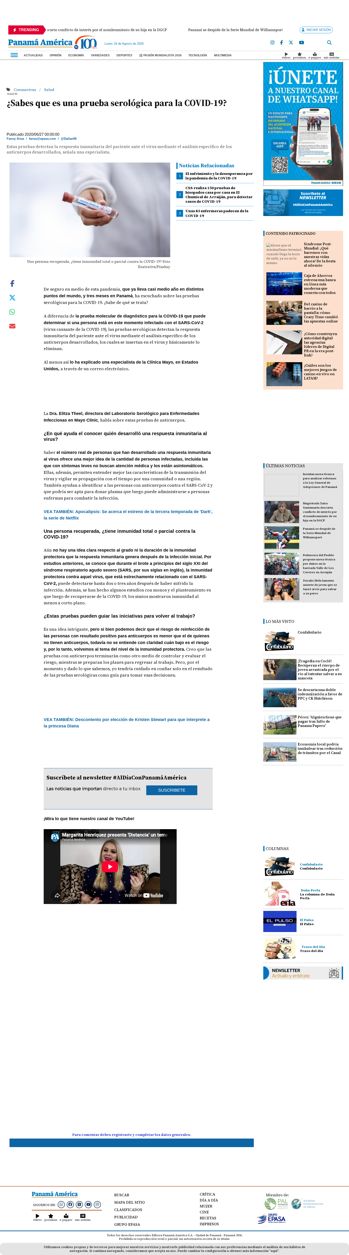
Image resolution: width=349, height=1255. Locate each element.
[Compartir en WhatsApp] (12, 313)
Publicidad (126, 1217)
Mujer (206, 1206)
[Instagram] (272, 42)
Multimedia (223, 55)
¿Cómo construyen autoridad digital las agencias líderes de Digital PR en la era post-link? (320, 344)
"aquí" (273, 1251)
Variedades (100, 55)
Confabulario (309, 632)
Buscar (121, 1194)
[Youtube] (301, 42)
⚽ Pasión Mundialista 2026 (160, 55)
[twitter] (291, 42)
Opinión (55, 55)
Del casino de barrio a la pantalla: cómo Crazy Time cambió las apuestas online (321, 313)
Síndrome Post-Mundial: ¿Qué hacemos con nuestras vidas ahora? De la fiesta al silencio (319, 254)
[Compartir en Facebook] (12, 283)
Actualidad (33, 55)
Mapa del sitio (129, 1202)
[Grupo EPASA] (271, 1222)
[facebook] (281, 42)
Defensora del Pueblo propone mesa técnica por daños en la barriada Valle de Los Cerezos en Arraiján (319, 563)
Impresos (209, 1223)
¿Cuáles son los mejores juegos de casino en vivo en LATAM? (320, 372)
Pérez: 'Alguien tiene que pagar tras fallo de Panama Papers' (320, 721)
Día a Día (209, 1200)
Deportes (124, 55)
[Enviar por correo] (12, 327)
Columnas (277, 848)
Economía (76, 55)
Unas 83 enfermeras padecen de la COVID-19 (216, 213)
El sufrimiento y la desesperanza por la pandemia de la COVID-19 (219, 176)
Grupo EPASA (127, 1224)
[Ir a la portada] (40, 43)
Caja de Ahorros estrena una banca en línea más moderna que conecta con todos (320, 284)
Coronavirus (25, 89)
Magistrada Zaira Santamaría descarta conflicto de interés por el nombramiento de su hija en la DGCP (320, 511)
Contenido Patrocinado (291, 233)
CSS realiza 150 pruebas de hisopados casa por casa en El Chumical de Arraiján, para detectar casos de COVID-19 (219, 194)
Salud (49, 89)
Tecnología (198, 55)
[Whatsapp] (61, 1204)
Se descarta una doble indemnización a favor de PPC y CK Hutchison (320, 694)
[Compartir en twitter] (12, 297)
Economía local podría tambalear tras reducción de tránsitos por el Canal (320, 748)
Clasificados (128, 1209)
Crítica (207, 1194)
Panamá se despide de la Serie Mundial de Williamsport (319, 533)
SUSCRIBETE (171, 790)
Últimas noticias (285, 466)
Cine (204, 1212)
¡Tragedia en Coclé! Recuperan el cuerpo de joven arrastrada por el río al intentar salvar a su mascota (320, 670)
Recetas (208, 1218)
